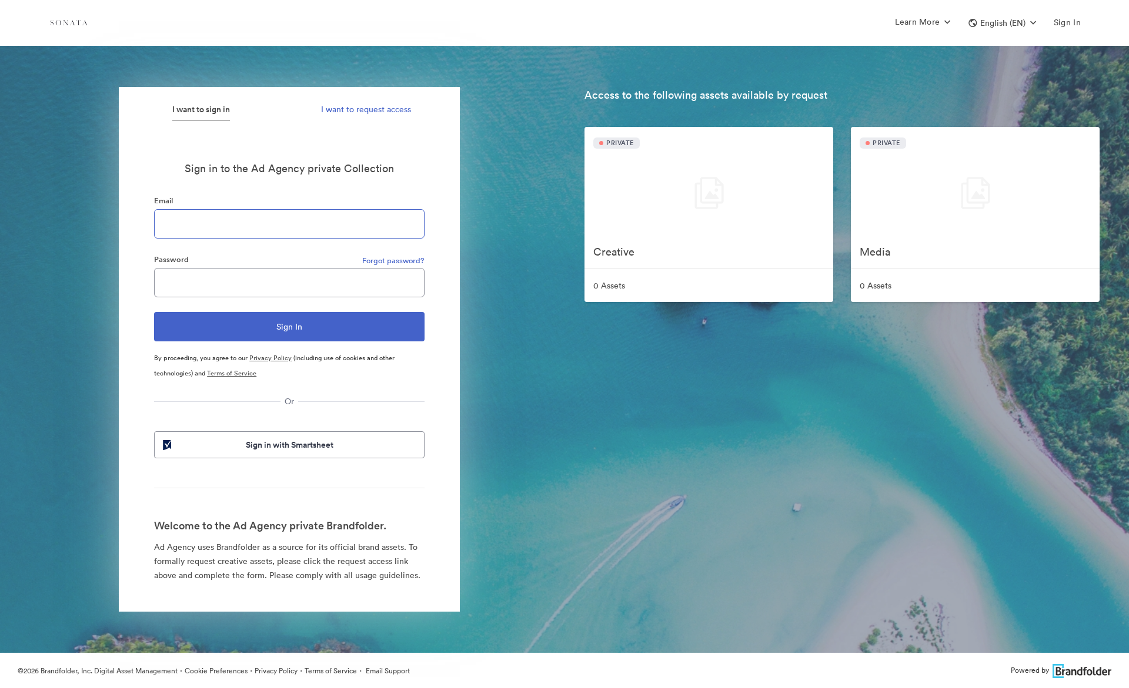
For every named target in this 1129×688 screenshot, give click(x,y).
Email (163, 201)
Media (875, 252)
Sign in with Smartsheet (289, 445)
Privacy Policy (270, 358)
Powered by (1030, 670)
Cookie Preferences (216, 671)
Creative (613, 252)
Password (171, 259)
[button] (1002, 23)
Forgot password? (393, 261)
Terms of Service (231, 373)
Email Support (387, 671)
